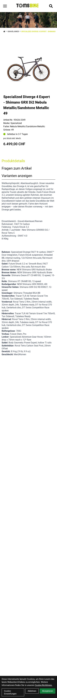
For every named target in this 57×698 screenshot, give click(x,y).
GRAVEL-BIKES (13, 31)
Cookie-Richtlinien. (43, 685)
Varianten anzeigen (17, 176)
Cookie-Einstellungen (10, 692)
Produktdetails (13, 161)
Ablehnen (32, 691)
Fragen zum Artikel (17, 168)
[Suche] (51, 6)
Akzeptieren (47, 691)
